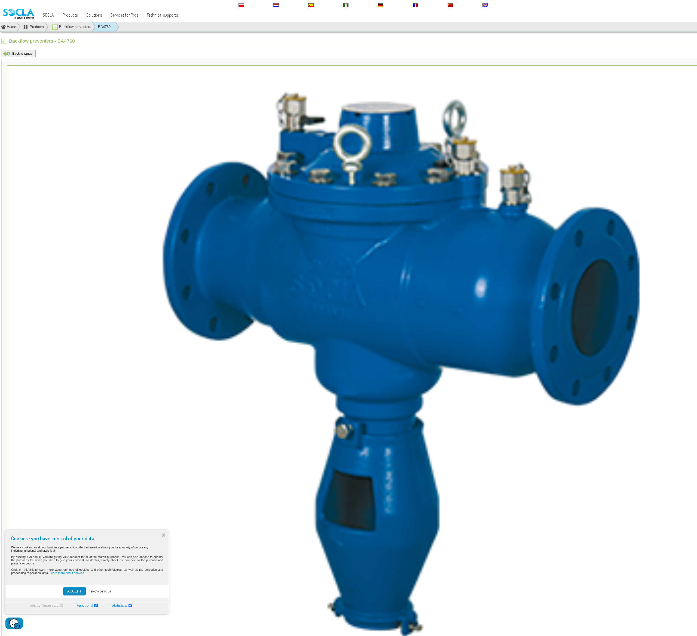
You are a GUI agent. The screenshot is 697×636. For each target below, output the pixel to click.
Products (70, 15)
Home (11, 27)
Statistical (119, 605)
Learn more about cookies (67, 573)
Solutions (94, 15)
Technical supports (162, 15)
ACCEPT (74, 591)
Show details (100, 591)
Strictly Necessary (44, 605)
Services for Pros (124, 15)
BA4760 (104, 27)
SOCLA (48, 15)
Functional (85, 605)
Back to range (22, 53)
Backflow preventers (74, 27)
